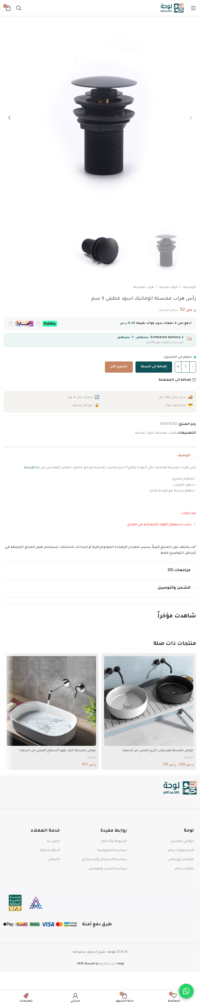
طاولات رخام (184, 869)
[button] (190, 117)
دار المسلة (32, 468)
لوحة (111, 952)
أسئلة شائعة (50, 850)
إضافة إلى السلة (154, 367)
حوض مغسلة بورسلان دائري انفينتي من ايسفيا (158, 750)
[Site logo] (172, 8)
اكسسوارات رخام (181, 850)
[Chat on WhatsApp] (186, 991)
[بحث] (19, 8)
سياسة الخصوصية (112, 850)
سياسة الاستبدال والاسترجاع (104, 859)
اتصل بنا (53, 841)
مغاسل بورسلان (181, 859)
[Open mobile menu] (193, 8)
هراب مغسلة (143, 287)
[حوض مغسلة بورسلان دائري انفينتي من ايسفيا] (149, 701)
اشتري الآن (119, 367)
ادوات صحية (168, 287)
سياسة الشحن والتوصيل (107, 869)
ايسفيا (188, 757)
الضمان (54, 859)
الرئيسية (189, 287)
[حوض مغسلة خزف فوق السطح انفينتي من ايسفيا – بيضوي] (51, 701)
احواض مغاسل (182, 841)
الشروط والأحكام (114, 841)
